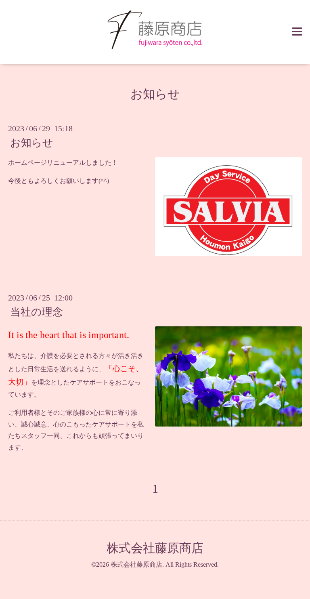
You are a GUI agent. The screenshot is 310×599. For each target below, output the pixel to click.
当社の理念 (36, 312)
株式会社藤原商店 (155, 548)
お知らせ (155, 94)
